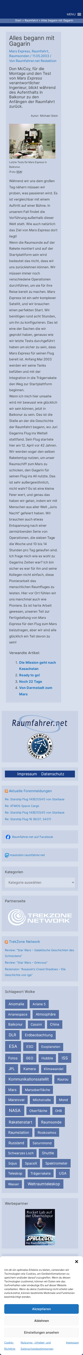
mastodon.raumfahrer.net (27, 855)
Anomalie (16, 1004)
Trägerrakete (40, 1173)
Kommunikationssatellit (29, 1079)
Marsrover (16, 1100)
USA (62, 1173)
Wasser (13, 1184)
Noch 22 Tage (30, 681)
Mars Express (19, 51)
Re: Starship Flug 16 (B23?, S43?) (28, 819)
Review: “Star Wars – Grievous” (26, 962)
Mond (63, 1100)
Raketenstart (20, 1122)
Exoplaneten (50, 1047)
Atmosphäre (46, 1014)
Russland (16, 1143)
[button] (76, 1261)
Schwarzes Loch (21, 1153)
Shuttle (48, 1153)
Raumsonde (51, 1122)
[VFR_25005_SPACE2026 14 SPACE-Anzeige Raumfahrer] (40, 1227)
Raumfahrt (40, 51)
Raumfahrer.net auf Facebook (32, 837)
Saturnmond (42, 1143)
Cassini (36, 1024)
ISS (65, 1058)
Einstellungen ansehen (41, 1332)
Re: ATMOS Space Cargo (22, 806)
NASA (14, 1110)
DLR (12, 1034)
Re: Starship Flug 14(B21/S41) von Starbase (34, 799)
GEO (29, 1058)
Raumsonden (19, 56)
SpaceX (31, 1163)
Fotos (13, 1058)
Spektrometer (56, 1163)
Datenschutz (52, 774)
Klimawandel (53, 1069)
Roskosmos (47, 1132)
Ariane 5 (39, 1004)
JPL (12, 1068)
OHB (58, 1111)
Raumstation (18, 1132)
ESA (13, 1046)
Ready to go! (29, 675)
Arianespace (17, 1014)
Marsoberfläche (37, 1090)
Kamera (29, 1069)
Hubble (47, 1058)
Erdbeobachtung (39, 1035)
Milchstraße (42, 1100)
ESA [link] (19, 171)
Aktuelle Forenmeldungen (30, 791)
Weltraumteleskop (44, 1184)
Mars (12, 1090)
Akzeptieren (41, 1309)
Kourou (62, 1079)
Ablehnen (41, 1321)
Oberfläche (38, 1111)
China (54, 1024)
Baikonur (15, 1024)
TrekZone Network (24, 941)
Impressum (72, 1342)
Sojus (12, 1163)
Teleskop (15, 1173)
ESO (29, 1046)
